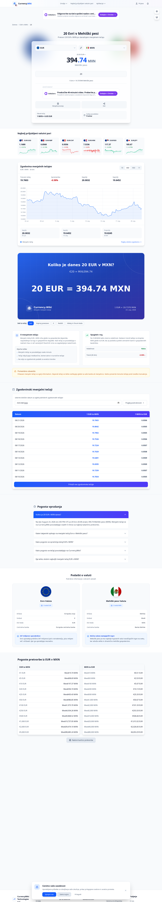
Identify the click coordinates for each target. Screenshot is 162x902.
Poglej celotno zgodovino (130, 242)
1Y (139, 168)
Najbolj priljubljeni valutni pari (82, 3)
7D (122, 168)
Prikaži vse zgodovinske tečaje (81, 484)
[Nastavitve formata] (156, 11)
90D (133, 168)
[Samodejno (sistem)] (156, 17)
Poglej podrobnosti (134, 403)
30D (127, 168)
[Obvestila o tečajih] (148, 3)
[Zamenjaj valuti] (81, 47)
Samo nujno (64, 894)
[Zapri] (126, 890)
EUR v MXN (24, 25)
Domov (14, 25)
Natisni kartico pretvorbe (82, 740)
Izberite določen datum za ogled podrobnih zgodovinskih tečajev (39, 398)
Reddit (60, 323)
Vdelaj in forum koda (74, 323)
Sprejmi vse (49, 894)
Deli (30, 323)
